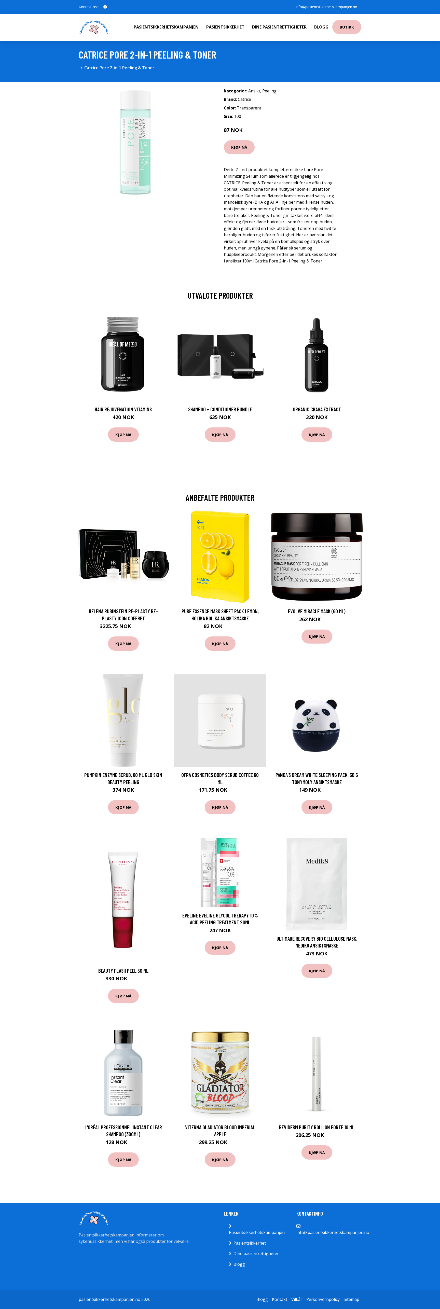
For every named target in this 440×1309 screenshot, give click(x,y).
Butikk (347, 27)
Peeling (269, 91)
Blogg (321, 27)
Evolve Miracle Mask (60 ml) (317, 611)
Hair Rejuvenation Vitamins (123, 409)
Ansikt (254, 91)
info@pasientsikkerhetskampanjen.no (326, 6)
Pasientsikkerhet (225, 27)
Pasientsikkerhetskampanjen (166, 27)
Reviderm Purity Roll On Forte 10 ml (316, 1127)
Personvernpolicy (323, 1299)
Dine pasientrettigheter (279, 27)
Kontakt (279, 1299)
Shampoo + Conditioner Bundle (220, 409)
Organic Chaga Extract (317, 409)
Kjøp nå (239, 147)
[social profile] (105, 7)
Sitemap (351, 1299)
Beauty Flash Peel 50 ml (123, 970)
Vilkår (296, 1299)
